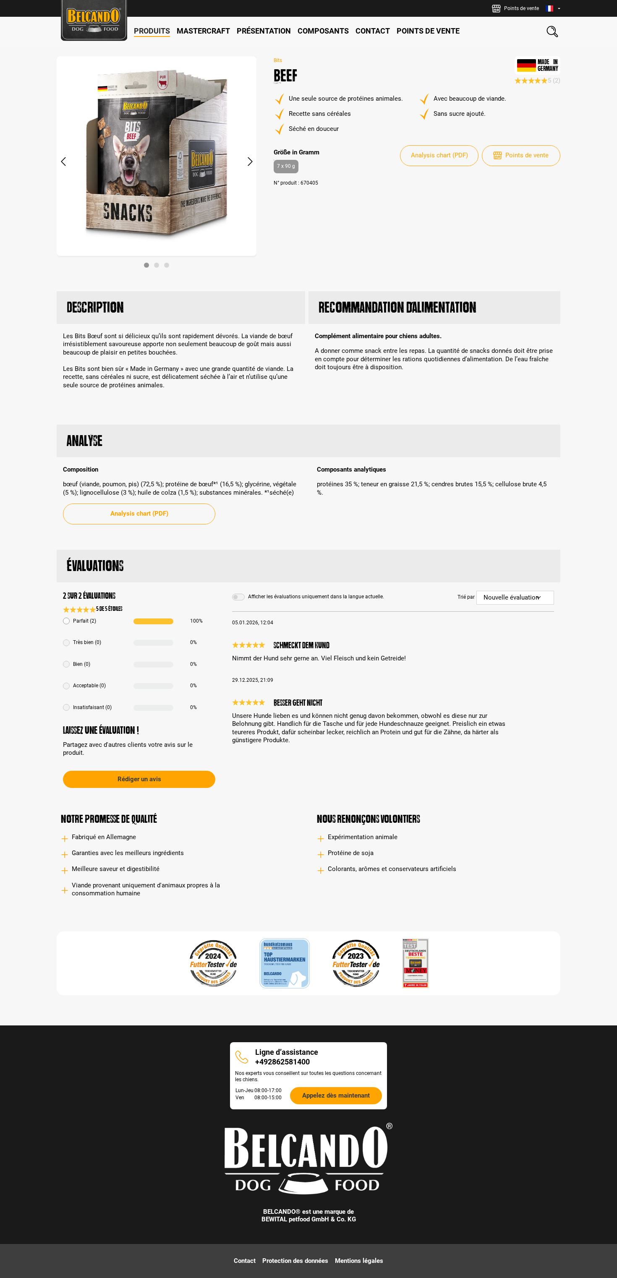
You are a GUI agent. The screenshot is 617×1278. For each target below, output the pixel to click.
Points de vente (527, 155)
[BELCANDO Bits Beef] (156, 156)
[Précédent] (63, 162)
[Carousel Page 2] (156, 265)
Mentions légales (359, 1261)
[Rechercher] (552, 31)
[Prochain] (250, 162)
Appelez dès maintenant (336, 1095)
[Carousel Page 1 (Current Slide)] (146, 265)
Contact (245, 1261)
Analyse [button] (84, 441)
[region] (156, 162)
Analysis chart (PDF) (439, 155)
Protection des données (295, 1261)
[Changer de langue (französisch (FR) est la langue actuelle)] (553, 8)
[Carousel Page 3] (166, 265)
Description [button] (95, 307)
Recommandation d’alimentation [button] (397, 307)
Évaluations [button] (95, 566)
